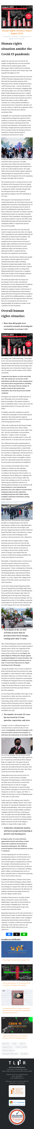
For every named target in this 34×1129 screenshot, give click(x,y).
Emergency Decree (7, 1047)
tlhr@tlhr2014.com (19, 1078)
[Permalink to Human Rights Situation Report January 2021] (17, 949)
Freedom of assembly (21, 1047)
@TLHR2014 (19, 1076)
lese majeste (24, 1053)
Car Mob (14, 1043)
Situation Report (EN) (19, 38)
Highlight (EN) (24, 36)
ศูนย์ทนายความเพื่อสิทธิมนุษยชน (20, 1074)
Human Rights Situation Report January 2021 (16, 960)
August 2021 (5, 1043)
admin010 (15, 36)
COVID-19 (22, 1043)
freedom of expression (8, 1050)
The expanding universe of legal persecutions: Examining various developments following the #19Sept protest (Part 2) (16, 1010)
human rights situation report (10, 1053)
